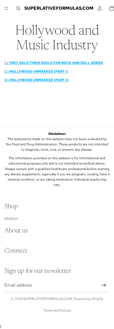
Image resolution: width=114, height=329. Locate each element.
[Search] (18, 8)
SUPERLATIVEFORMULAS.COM (47, 299)
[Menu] (6, 8)
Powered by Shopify (88, 299)
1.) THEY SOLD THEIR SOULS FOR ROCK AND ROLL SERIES (53, 63)
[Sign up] (104, 285)
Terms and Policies (57, 310)
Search (11, 219)
